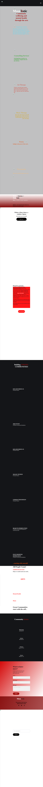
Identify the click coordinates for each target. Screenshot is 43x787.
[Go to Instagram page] (24, 705)
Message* (15, 685)
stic (18, 198)
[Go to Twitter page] (19, 705)
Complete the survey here (18, 569)
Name (14, 675)
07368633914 (15, 722)
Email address (15, 729)
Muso (14, 198)
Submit (16, 693)
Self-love (21, 219)
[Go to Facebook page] (22, 705)
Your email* (15, 680)
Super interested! (21, 311)
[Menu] (40, 3)
